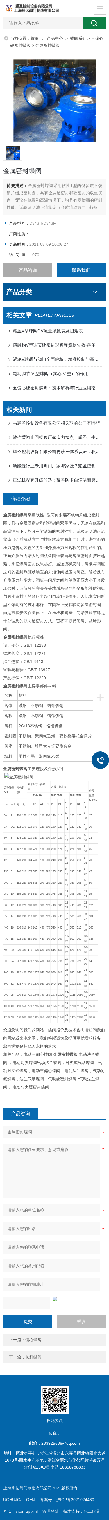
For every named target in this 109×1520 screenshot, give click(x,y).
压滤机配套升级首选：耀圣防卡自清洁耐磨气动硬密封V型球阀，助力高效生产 (57, 479)
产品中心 (55, 38)
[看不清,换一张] (54, 1299)
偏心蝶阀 (33, 1339)
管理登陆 (50, 1511)
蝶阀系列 (78, 38)
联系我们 (81, 270)
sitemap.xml (27, 1511)
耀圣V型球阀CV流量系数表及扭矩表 (48, 330)
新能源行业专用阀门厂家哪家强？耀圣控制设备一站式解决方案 (57, 465)
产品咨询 (28, 270)
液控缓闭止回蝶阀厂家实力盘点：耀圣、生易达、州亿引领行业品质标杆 (57, 437)
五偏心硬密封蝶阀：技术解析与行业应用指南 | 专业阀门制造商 (57, 387)
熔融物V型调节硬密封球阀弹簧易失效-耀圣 (54, 345)
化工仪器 (92, 1511)
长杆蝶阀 (33, 1357)
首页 (35, 38)
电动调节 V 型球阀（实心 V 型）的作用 (51, 373)
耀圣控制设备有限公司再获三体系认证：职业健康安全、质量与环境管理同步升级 (57, 451)
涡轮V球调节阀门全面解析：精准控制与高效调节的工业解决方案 (57, 359)
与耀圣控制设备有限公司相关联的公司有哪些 (56, 422)
